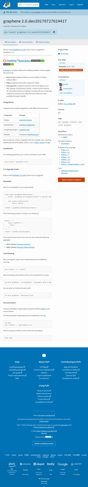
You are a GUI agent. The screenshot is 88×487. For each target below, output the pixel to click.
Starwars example (23, 244)
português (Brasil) (36, 455)
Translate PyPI (70, 373)
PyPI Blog (43, 367)
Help (46, 4)
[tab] (10, 42)
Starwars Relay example (25, 247)
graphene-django (25, 120)
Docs (53, 4)
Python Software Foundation (43, 427)
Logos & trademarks (44, 375)
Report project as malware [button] (71, 180)
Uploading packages (16, 370)
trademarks (64, 425)
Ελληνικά (53, 455)
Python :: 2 (65, 150)
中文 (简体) (67, 455)
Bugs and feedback (71, 367)
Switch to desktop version (44, 443)
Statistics (44, 373)
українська (45, 455)
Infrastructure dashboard (43, 370)
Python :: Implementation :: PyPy (72, 164)
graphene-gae (24, 130)
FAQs (17, 378)
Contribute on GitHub (70, 370)
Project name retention (16, 375)
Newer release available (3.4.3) (71, 70)
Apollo (41, 142)
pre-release (36, 12)
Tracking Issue (33, 134)
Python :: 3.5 (65, 162)
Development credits (69, 378)
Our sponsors (44, 378)
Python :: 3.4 (65, 159)
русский (84, 455)
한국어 (52, 457)
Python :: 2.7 (65, 152)
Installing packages (16, 367)
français (20, 455)
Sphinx (43, 309)
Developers (65, 143)
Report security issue (44, 393)
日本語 (26, 455)
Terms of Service (43, 391)
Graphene (12, 60)
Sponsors (62, 4)
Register (80, 4)
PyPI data (62, 63)
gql (49, 142)
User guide (16, 373)
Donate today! (44, 421)
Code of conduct (43, 396)
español (14, 455)
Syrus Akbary (68, 104)
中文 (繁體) (76, 455)
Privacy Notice (43, 399)
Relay (37, 142)
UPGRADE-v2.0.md (18, 50)
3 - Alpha (64, 137)
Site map (44, 433)
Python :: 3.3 (65, 157)
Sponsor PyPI (71, 375)
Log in (71, 4)
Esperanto (45, 457)
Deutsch (60, 455)
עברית (39, 457)
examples (6, 240)
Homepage (64, 54)
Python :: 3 (65, 155)
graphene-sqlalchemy (27, 125)
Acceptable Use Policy (43, 402)
